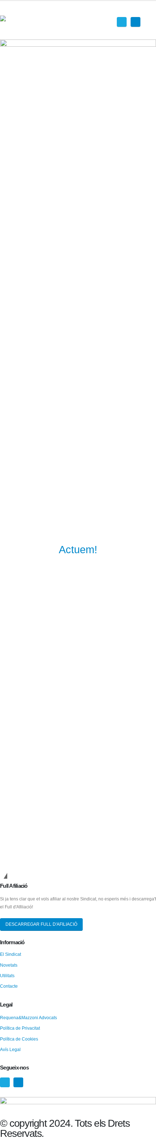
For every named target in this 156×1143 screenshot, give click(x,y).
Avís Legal (10, 1049)
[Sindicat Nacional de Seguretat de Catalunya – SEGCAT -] (27, 20)
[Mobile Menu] (152, 25)
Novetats (8, 965)
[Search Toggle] (150, 11)
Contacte (9, 986)
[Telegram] (135, 22)
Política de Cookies (19, 1039)
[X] (122, 22)
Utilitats (7, 975)
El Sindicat (10, 954)
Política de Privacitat (20, 1028)
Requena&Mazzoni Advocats (28, 1017)
